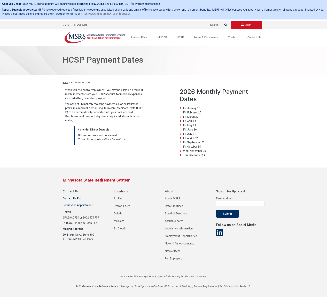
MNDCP (162, 37)
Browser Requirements (205, 286)
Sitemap (124, 286)
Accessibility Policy (181, 286)
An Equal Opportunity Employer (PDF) (150, 286)
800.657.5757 (91, 217)
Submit (227, 213)
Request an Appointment (78, 205)
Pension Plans (139, 37)
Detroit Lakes (122, 206)
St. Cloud (119, 228)
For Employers (80, 25)
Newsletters (172, 251)
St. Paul (118, 198)
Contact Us (254, 37)
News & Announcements (179, 243)
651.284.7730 (71, 217)
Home (65, 82)
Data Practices (174, 206)
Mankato (119, 221)
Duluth (118, 213)
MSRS (66, 25)
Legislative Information (179, 228)
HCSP (180, 37)
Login (248, 24)
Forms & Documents (206, 37)
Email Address (224, 198)
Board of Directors (176, 213)
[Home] (94, 37)
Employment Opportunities (181, 236)
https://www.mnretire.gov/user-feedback (105, 13)
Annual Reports (174, 221)
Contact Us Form (73, 198)
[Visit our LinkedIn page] (219, 232)
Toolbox (233, 37)
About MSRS (172, 198)
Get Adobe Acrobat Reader (233, 286)
